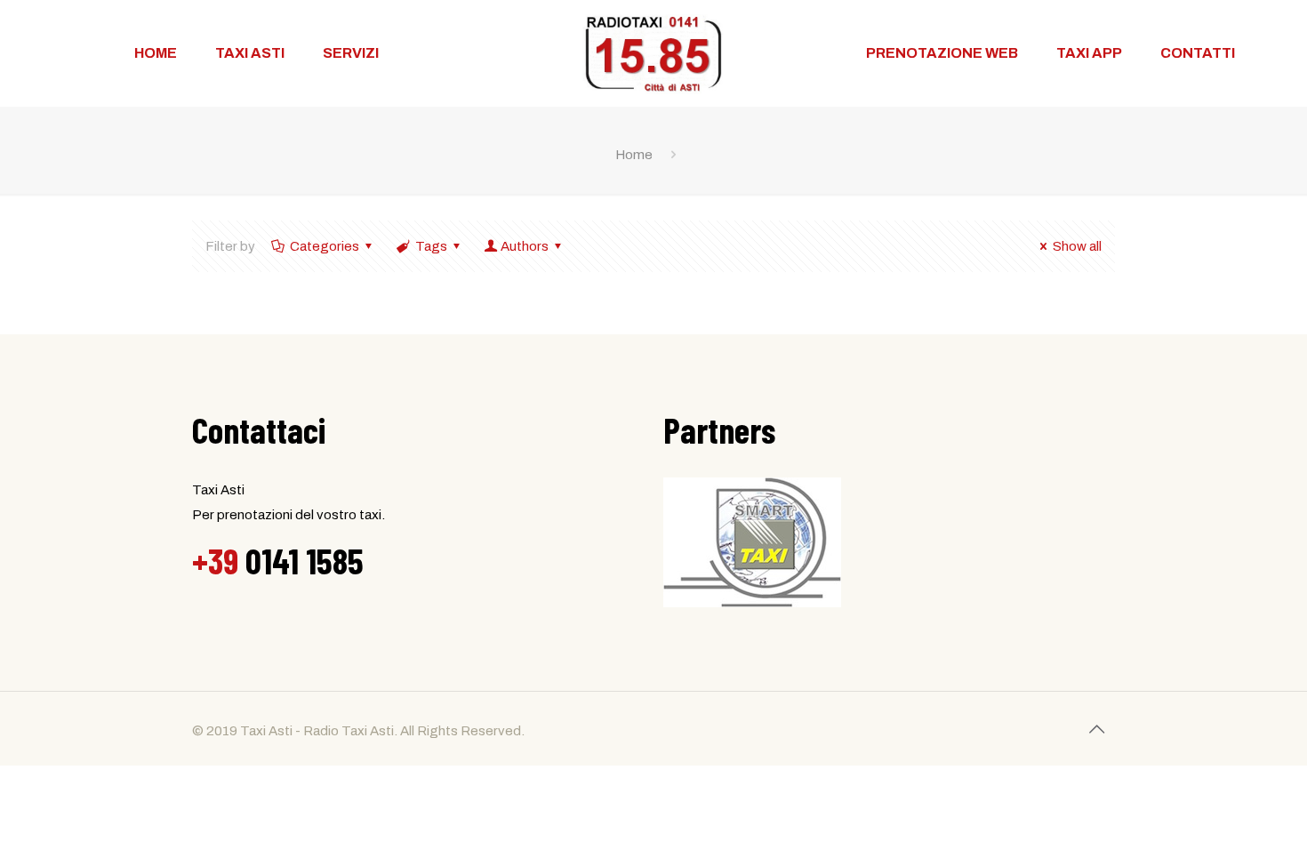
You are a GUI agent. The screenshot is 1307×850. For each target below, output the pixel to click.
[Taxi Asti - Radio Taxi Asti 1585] (653, 53)
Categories (324, 246)
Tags (431, 246)
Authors (525, 246)
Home (634, 155)
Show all (1077, 246)
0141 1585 (278, 560)
